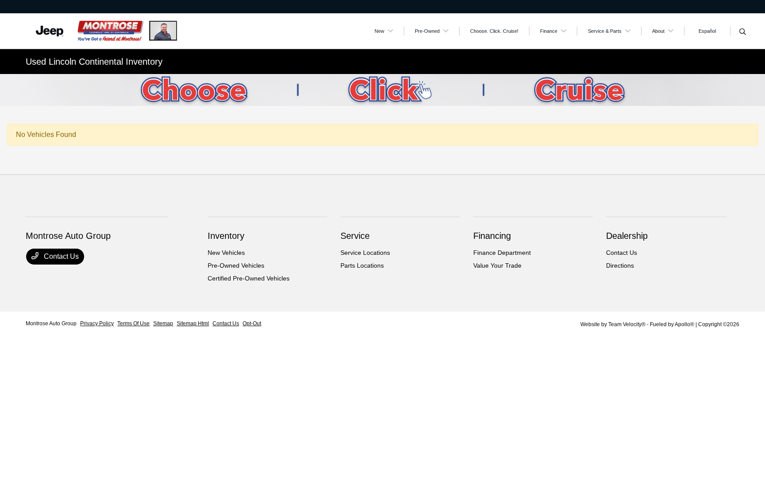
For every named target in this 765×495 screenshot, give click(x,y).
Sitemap (163, 323)
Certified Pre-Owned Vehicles (249, 278)
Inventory (226, 236)
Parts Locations (362, 265)
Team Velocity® (626, 324)
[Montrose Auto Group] (102, 30)
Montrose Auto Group (51, 323)
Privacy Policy (97, 323)
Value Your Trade (497, 265)
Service (355, 236)
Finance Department (502, 252)
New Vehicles (226, 252)
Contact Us (60, 256)
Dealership (627, 236)
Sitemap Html (193, 323)
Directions (620, 265)
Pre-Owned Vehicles (236, 265)
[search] (742, 32)
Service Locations (365, 252)
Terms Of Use (133, 323)
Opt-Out (252, 323)
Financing (492, 236)
